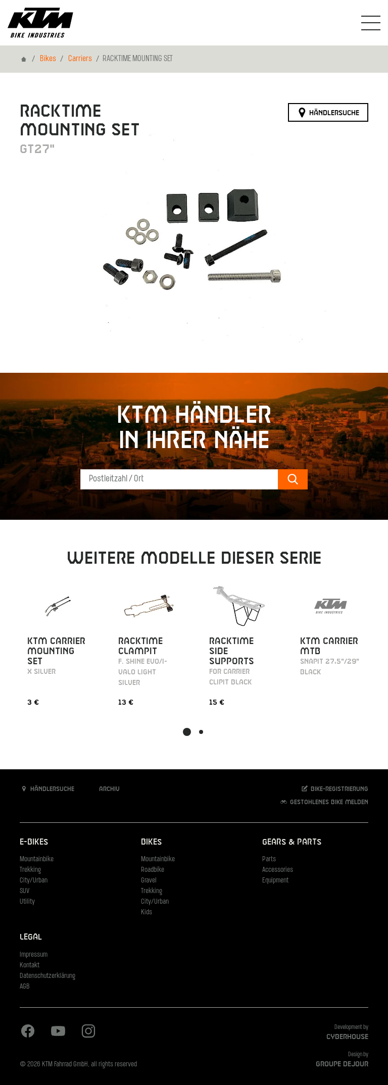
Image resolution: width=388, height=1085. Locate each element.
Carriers (80, 59)
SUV (24, 891)
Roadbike (152, 870)
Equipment (275, 880)
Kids (146, 912)
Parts (269, 859)
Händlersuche (333, 113)
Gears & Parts (291, 842)
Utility (27, 902)
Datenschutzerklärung (47, 976)
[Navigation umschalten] (370, 22)
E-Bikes (34, 842)
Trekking (30, 870)
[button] (187, 732)
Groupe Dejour (342, 1064)
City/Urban (33, 880)
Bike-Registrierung (338, 789)
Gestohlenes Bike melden (328, 802)
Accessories (277, 870)
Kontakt (29, 965)
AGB (25, 987)
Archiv (108, 789)
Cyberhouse (347, 1037)
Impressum (33, 955)
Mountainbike (37, 859)
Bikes (48, 59)
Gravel (149, 880)
